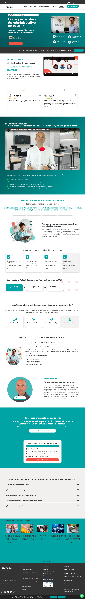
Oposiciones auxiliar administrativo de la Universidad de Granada (50, 545)
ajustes (45, 597)
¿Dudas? (53, 2)
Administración (22, 11)
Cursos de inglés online (27, 569)
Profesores (63, 50)
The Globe (7, 11)
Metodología (36, 50)
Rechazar (62, 596)
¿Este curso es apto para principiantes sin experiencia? (24, 500)
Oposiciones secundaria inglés (64, 539)
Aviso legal (45, 569)
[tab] (19, 214)
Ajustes (69, 596)
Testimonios (22, 50)
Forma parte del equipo (70, 573)
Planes (69, 50)
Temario (42, 50)
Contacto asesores (69, 569)
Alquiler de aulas (68, 580)
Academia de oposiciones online (30, 578)
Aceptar (53, 596)
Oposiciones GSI (18, 537)
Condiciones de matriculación (50, 576)
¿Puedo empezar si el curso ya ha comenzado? (21, 490)
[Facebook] (2, 592)
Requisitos (53, 50)
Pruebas (47, 50)
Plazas (58, 50)
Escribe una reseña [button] (70, 90)
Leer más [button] (46, 106)
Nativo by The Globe (27, 586)
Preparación (29, 50)
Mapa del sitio (25, 589)
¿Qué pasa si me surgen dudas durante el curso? (22, 506)
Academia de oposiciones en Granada (31, 581)
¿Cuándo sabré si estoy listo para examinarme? (21, 495)
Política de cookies (47, 574)
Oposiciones (14, 11)
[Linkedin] (14, 592)
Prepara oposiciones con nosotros (72, 576)
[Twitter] (8, 592)
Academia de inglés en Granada (29, 572)
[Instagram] (5, 592)
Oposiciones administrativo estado (34, 539)
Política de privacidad (48, 571)
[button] (82, 596)
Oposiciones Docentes (44, 6)
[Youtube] (11, 592)
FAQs (65, 584)
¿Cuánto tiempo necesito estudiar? (17, 484)
